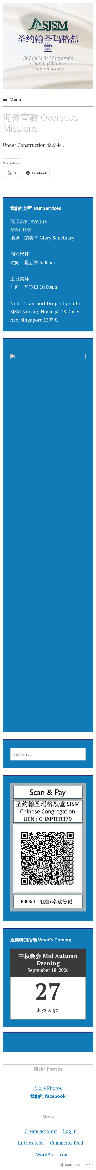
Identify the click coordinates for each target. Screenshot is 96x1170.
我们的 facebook (48, 1096)
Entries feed (31, 1143)
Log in (70, 1131)
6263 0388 (20, 229)
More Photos (48, 1088)
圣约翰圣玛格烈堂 (48, 43)
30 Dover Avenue (28, 221)
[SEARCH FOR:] (47, 754)
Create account (40, 1131)
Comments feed (66, 1143)
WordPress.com (52, 1154)
